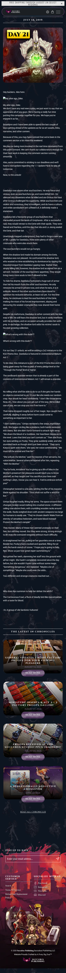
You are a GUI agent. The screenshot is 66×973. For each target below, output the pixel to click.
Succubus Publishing (25, 951)
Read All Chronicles (33, 811)
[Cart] (53, 11)
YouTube (42, 891)
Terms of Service (13, 890)
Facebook (42, 883)
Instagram (43, 887)
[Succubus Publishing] (20, 12)
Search (8, 886)
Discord (42, 895)
